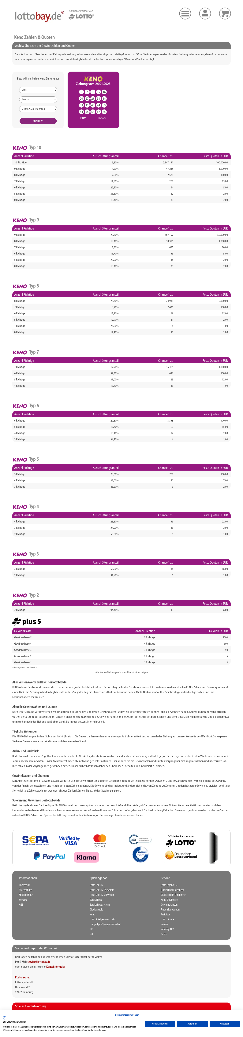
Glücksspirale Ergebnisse (173, 894)
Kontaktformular (55, 966)
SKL (91, 934)
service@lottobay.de (39, 962)
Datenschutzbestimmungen (127, 1015)
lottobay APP (167, 929)
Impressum (24, 885)
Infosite (164, 924)
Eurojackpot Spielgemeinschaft (105, 924)
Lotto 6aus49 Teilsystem (102, 890)
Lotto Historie (167, 919)
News (163, 934)
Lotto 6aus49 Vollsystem (102, 894)
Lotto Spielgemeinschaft (102, 919)
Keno (92, 914)
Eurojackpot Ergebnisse (172, 890)
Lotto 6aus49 (96, 885)
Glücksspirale (96, 909)
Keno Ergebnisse (169, 899)
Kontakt (23, 899)
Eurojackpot (96, 899)
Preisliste (165, 914)
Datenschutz (25, 890)
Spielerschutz (26, 894)
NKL (92, 929)
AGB (21, 904)
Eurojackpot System (100, 904)
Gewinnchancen (169, 904)
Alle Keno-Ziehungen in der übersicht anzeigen (121, 672)
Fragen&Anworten (170, 909)
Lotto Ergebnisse (169, 885)
